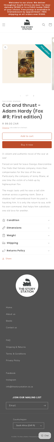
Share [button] (9, 258)
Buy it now (27, 144)
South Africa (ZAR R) (25, 425)
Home (9, 307)
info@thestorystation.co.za (19, 386)
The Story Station (23, 437)
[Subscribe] (44, 405)
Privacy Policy (13, 360)
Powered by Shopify (36, 437)
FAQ (8, 340)
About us (10, 314)
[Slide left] (20, 95)
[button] (3, 24)
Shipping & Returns (16, 347)
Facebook (11, 373)
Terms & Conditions (16, 353)
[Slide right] (33, 95)
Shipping (5, 128)
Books (9, 320)
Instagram (11, 379)
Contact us (11, 327)
